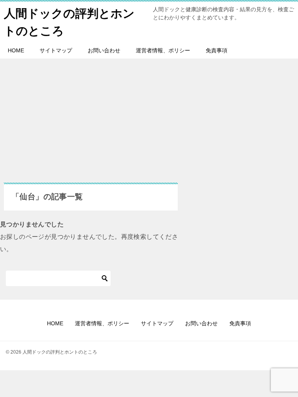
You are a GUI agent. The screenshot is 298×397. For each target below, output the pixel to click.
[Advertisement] (91, 124)
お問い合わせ (104, 50)
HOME (16, 50)
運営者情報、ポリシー (163, 50)
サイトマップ (56, 50)
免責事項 (216, 50)
